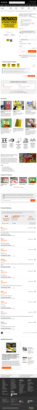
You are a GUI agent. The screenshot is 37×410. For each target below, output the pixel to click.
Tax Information (21, 386)
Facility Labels (29, 8)
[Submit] (10, 3)
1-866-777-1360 (32, 1)
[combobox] (17, 2)
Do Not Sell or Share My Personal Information (12, 407)
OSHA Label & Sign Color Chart (30, 358)
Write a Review (32, 223)
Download (29, 364)
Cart (35, 5)
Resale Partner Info (22, 384)
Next (35, 369)
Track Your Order (30, 386)
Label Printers (6, 5)
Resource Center (13, 381)
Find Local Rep (26, 5)
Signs (12, 5)
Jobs (20, 383)
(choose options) (28, 68)
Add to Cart (32, 51)
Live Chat (29, 385)
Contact (29, 384)
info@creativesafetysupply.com (21, 92)
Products (3, 382)
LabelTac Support (30, 383)
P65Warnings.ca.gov (24, 57)
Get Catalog (28, 3)
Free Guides (12, 382)
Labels (10, 5)
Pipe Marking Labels (22, 8)
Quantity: (20, 46)
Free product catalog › (6, 87)
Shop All (3, 381)
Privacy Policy (4, 407)
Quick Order (30, 5)
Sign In (33, 5)
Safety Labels (16, 8)
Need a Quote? (33, 23)
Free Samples (13, 383)
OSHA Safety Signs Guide (30, 348)
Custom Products (6, 175)
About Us (22, 5)
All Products (15, 5)
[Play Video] (11, 40)
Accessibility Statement (21, 390)
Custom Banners (22, 184)
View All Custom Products (18, 187)
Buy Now (23, 51)
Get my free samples (6, 367)
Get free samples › (22, 87)
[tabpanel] (28, 351)
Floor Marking (2, 5)
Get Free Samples (33, 3)
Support (20, 5)
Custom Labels (10, 8)
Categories (4, 383)
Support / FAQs (30, 382)
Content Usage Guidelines (21, 388)
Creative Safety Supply (10, 408)
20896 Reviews (7, 220)
